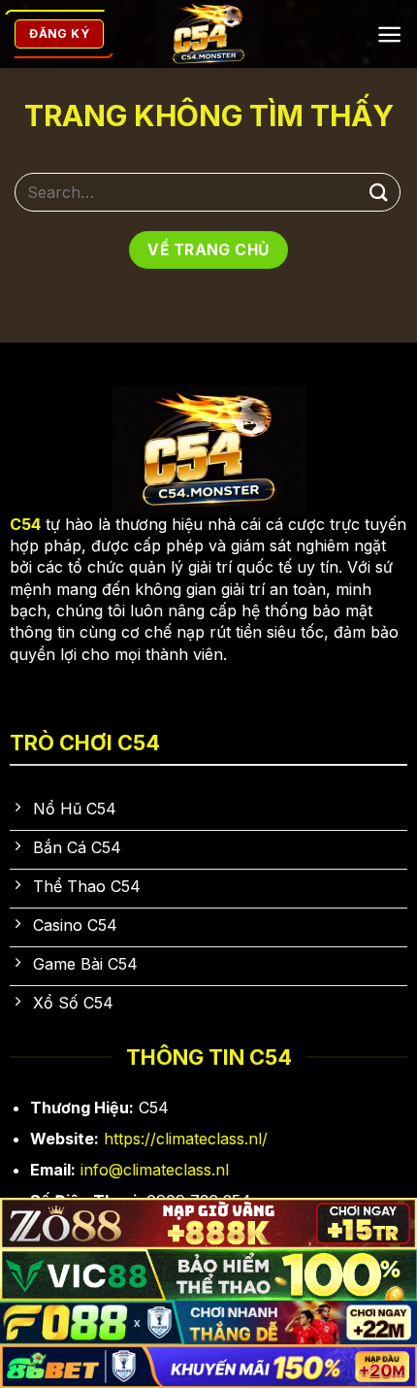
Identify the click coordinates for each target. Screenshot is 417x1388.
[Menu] (389, 34)
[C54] (209, 34)
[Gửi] (379, 192)
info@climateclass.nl (154, 1169)
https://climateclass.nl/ (186, 1138)
